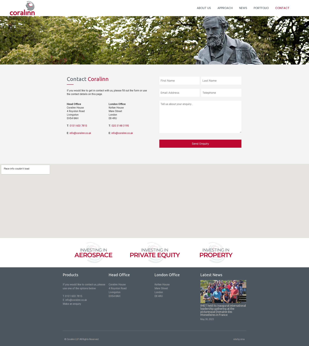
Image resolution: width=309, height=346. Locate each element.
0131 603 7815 (78, 125)
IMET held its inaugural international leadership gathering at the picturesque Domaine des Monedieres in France (223, 310)
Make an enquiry (72, 303)
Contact (282, 8)
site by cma (239, 339)
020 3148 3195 (120, 125)
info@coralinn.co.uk (80, 133)
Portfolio (261, 8)
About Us (204, 8)
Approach (225, 8)
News (243, 8)
